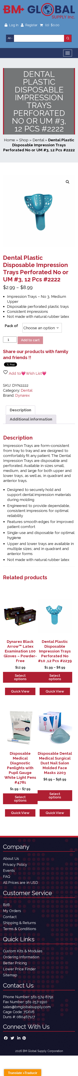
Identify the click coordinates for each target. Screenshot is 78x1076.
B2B (6, 905)
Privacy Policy (15, 864)
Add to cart (30, 340)
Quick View (20, 691)
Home (9, 140)
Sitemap (10, 975)
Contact (10, 917)
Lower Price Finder (19, 969)
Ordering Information (21, 957)
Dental (38, 140)
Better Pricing (15, 963)
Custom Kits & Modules (22, 951)
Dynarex (22, 395)
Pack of (11, 326)
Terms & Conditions (19, 929)
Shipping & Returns (19, 923)
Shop (23, 140)
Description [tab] (20, 410)
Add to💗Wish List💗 (27, 373)
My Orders (12, 911)
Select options (20, 677)
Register (31, 25)
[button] (67, 182)
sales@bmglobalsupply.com (27, 1007)
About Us (11, 858)
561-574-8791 (42, 997)
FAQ (6, 876)
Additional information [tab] (31, 419)
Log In (14, 25)
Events (9, 870)
